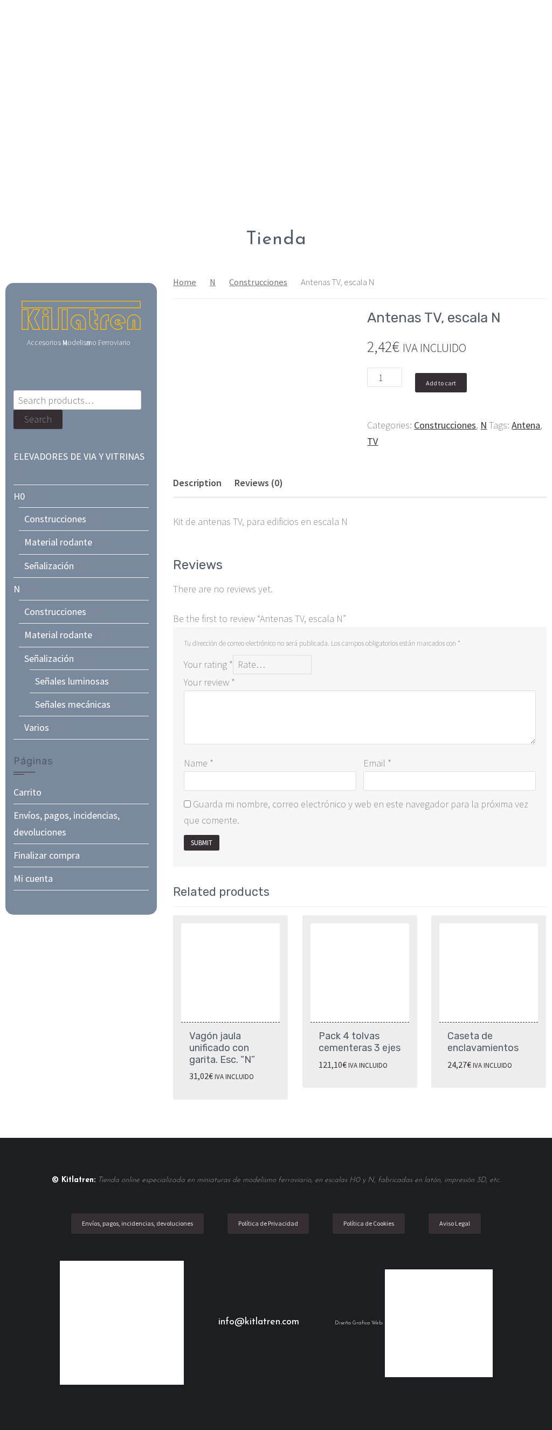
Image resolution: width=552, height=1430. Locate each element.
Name (198, 763)
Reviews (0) (258, 482)
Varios (36, 727)
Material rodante (58, 542)
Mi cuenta (33, 878)
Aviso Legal (454, 1223)
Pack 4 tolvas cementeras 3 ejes (360, 1042)
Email (377, 763)
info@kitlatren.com (260, 1322)
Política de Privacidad (268, 1223)
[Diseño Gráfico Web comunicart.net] (439, 1323)
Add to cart (441, 383)
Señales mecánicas (73, 704)
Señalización (49, 565)
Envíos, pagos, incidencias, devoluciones (137, 1223)
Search (38, 419)
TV (372, 441)
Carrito (27, 792)
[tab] (197, 482)
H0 (19, 496)
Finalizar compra (46, 855)
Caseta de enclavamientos (483, 1042)
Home (184, 282)
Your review (209, 682)
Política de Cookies (368, 1223)
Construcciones (258, 282)
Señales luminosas (72, 681)
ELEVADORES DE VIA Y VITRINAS (78, 456)
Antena (526, 425)
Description (197, 482)
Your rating (208, 664)
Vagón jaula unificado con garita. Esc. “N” (222, 1047)
